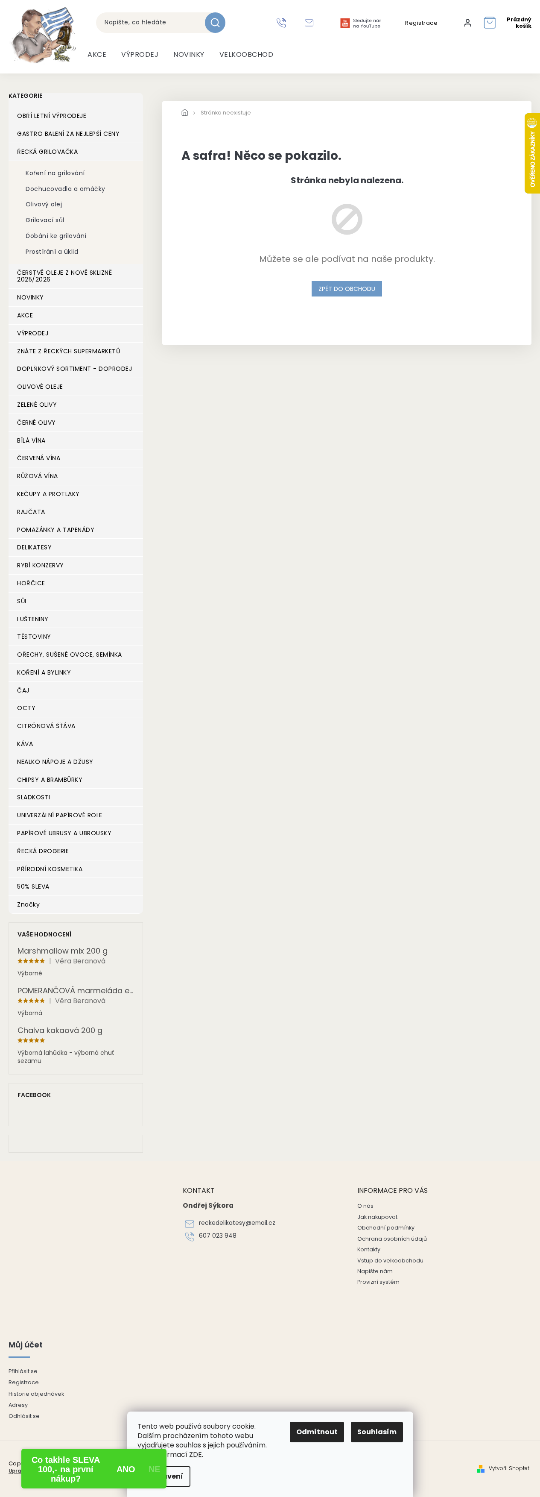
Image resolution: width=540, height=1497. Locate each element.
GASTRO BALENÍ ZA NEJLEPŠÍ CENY (68, 133)
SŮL (22, 601)
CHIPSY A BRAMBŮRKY (49, 779)
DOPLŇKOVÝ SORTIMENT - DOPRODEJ (74, 368)
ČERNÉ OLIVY (36, 422)
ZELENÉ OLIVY (37, 404)
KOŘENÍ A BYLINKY (44, 672)
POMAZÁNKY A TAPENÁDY (55, 529)
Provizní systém (378, 1282)
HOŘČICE (31, 583)
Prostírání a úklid (52, 251)
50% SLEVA (33, 886)
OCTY (26, 708)
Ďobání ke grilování (56, 236)
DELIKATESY (34, 547)
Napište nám (375, 1271)
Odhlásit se (24, 1416)
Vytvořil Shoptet (509, 1468)
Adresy (18, 1405)
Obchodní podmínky (385, 1227)
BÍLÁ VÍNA (31, 440)
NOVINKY (30, 297)
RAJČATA (31, 512)
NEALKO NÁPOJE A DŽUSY (55, 761)
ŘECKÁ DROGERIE (43, 851)
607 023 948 (217, 1236)
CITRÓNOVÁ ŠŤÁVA (46, 726)
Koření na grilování (55, 173)
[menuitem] (97, 54)
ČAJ (23, 690)
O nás (365, 1205)
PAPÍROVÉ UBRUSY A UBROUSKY (64, 833)
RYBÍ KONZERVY (40, 565)
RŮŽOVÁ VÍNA (37, 476)
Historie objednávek (36, 1393)
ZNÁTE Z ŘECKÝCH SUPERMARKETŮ (68, 351)
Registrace (421, 23)
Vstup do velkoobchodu (390, 1260)
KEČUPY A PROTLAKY (48, 494)
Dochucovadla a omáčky (65, 189)
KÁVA (25, 744)
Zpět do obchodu (346, 289)
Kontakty (368, 1249)
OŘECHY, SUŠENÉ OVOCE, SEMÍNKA (69, 654)
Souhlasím (377, 1432)
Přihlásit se (23, 1371)
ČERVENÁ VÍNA (38, 458)
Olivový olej (44, 204)
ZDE (195, 1454)
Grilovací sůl (45, 220)
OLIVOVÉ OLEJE (40, 386)
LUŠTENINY (33, 619)
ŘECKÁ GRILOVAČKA (47, 151)
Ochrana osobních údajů (392, 1238)
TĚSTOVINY (34, 636)
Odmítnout (317, 1432)
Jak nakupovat (377, 1217)
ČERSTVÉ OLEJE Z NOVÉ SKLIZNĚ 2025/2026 (64, 276)
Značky (28, 904)
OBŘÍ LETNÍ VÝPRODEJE (51, 116)
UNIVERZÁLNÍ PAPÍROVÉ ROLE (59, 815)
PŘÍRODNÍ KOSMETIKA (49, 869)
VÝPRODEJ (32, 333)
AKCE (25, 315)
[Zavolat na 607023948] (282, 22)
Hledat (218, 22)
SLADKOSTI (33, 797)
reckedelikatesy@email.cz (237, 1223)
